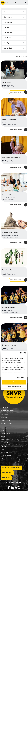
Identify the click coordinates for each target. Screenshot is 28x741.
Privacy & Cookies (6, 455)
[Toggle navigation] (25, 2)
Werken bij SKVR (7, 472)
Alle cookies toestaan (14, 381)
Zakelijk (3, 436)
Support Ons (6, 477)
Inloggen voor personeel (7, 461)
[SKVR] (8, 3)
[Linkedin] (12, 487)
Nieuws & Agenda (6, 442)
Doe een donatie (5, 439)
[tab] (14, 12)
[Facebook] (9, 487)
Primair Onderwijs (6, 420)
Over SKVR (4, 430)
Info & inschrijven (16, 92)
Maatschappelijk (5, 433)
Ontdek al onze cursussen (8, 410)
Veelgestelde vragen (6, 452)
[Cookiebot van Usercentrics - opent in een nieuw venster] (20, 353)
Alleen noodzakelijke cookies (14, 386)
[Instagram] (19, 487)
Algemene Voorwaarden (8, 458)
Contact (3, 449)
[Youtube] (16, 487)
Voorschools (4, 417)
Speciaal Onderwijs (6, 423)
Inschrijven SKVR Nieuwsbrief (11, 467)
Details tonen (20, 377)
